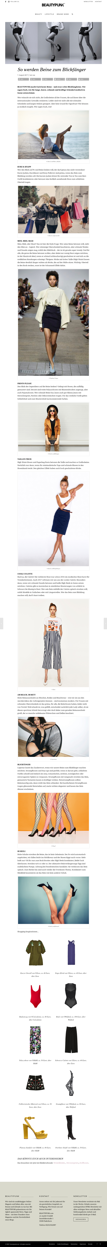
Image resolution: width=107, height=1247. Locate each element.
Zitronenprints (72, 1163)
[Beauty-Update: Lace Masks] (1, 623)
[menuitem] (88, 1)
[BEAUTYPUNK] (53, 7)
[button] (23, 79)
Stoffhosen (84, 1163)
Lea (34, 75)
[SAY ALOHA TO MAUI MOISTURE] (105, 623)
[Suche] (71, 14)
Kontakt (98, 1)
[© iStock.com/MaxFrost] (53, 43)
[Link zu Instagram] (9, 1)
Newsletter (88, 1)
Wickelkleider (59, 1163)
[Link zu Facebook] (5, 1)
